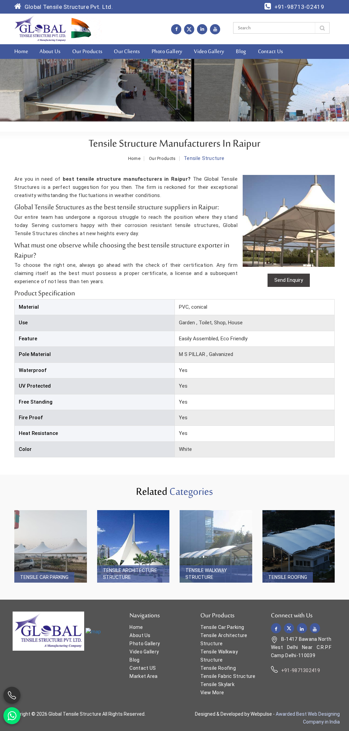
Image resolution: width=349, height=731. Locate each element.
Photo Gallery (167, 52)
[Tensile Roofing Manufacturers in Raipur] (298, 546)
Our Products (87, 52)
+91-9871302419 (300, 670)
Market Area (143, 676)
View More (212, 692)
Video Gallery (209, 52)
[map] (93, 632)
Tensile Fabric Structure (228, 676)
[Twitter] (189, 29)
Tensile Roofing (287, 577)
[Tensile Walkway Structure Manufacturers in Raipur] (216, 546)
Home (21, 52)
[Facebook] (176, 29)
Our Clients (127, 52)
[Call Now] (11, 695)
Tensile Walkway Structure (206, 574)
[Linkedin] (202, 29)
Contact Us (270, 52)
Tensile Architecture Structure (130, 574)
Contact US (143, 668)
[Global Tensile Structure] (40, 29)
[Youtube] (215, 29)
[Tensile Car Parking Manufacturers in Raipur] (50, 546)
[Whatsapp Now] (11, 715)
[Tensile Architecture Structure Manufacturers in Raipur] (133, 546)
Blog (241, 52)
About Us (50, 52)
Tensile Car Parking (44, 577)
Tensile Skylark (217, 684)
